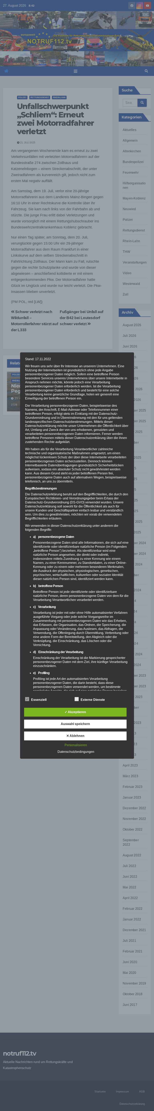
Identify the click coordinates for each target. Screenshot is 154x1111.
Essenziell (39, 699)
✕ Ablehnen (75, 736)
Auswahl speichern (75, 724)
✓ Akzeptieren (75, 712)
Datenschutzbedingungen (76, 751)
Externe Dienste (93, 699)
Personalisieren (76, 745)
